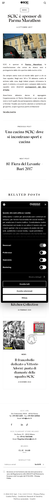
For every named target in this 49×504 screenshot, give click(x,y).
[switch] (42, 253)
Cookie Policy (11, 496)
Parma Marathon (33, 64)
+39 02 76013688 (26, 437)
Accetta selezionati (24, 291)
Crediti (32, 499)
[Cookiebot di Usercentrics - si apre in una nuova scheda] (30, 204)
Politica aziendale (21, 499)
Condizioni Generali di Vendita (30, 496)
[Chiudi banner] (45, 204)
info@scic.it (27, 418)
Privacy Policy (39, 494)
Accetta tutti (25, 284)
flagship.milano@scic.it (26, 439)
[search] (44, 2)
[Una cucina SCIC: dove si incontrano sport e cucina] (24, 135)
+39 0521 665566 (33, 416)
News (24, 10)
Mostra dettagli (35, 277)
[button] (3, 2)
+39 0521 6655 (17, 416)
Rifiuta (24, 298)
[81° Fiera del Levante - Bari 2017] (24, 164)
